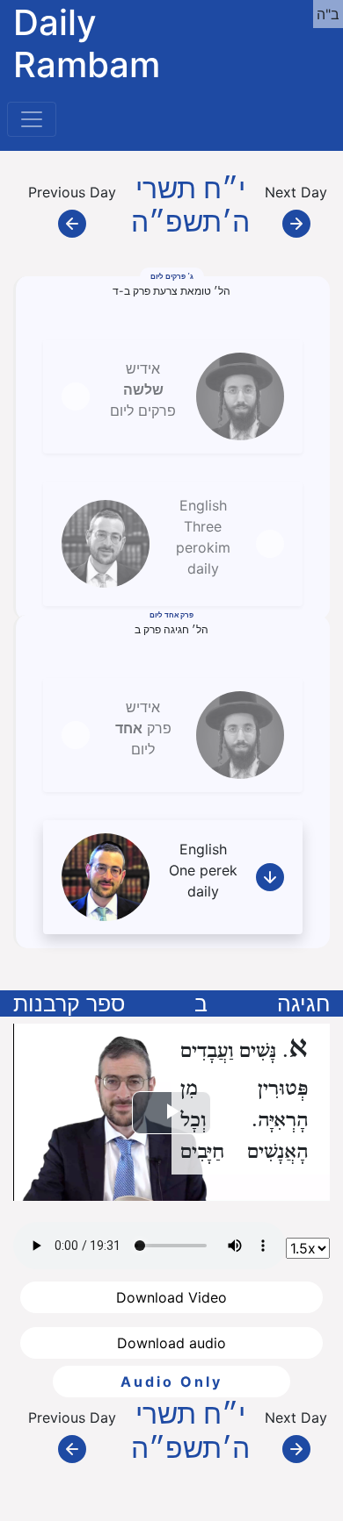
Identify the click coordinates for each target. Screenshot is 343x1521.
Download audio (171, 1343)
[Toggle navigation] (31, 119)
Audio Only (171, 1381)
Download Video (171, 1297)
